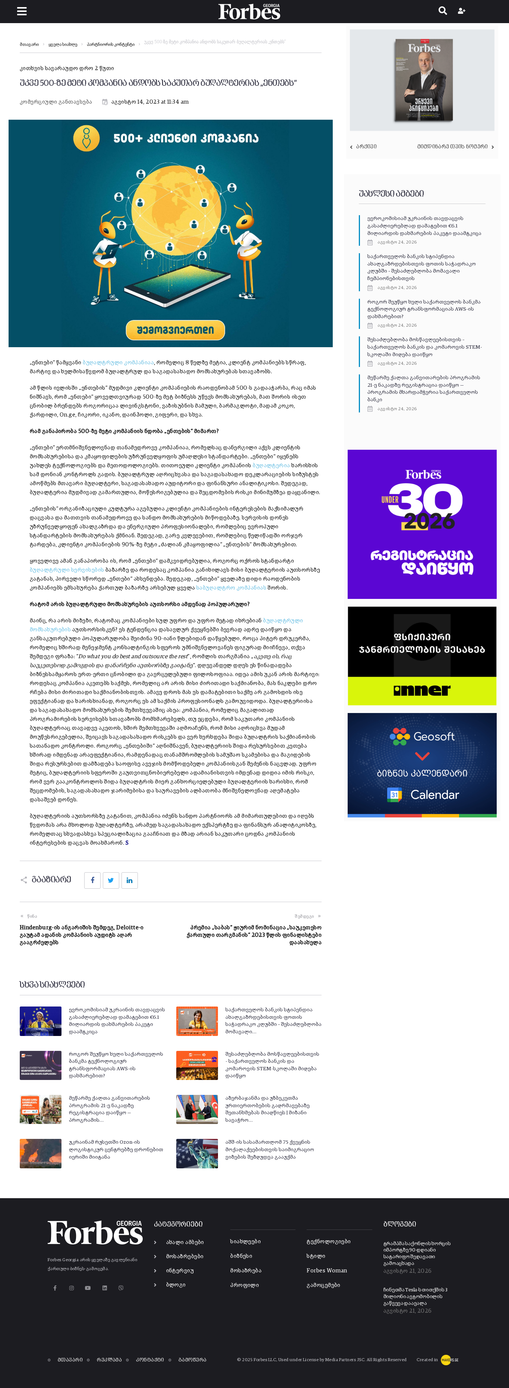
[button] (21, 11)
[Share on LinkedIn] (129, 880)
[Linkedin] (104, 1288)
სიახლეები (245, 1241)
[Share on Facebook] (92, 880)
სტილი (316, 1256)
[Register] (462, 11)
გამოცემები (324, 1285)
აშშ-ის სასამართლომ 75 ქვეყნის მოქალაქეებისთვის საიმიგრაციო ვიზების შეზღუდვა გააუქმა (269, 1149)
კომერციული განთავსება (56, 102)
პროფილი (244, 1285)
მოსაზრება (246, 1271)
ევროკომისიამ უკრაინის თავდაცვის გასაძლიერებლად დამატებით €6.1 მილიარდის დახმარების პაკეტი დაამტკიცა (424, 226)
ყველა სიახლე (62, 45)
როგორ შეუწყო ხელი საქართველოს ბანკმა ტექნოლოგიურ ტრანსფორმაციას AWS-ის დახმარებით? (424, 309)
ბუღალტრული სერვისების (67, 570)
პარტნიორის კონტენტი (111, 45)
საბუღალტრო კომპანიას (231, 588)
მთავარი (29, 45)
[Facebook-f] (55, 1288)
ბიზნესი (241, 1256)
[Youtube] (88, 1288)
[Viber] (121, 1288)
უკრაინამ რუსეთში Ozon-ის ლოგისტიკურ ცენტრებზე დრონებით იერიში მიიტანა (116, 1149)
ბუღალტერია (271, 465)
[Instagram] (71, 1288)
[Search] (442, 11)
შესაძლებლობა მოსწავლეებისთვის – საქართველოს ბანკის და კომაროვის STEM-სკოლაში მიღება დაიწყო (424, 347)
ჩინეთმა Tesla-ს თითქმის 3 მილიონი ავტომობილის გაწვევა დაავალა (415, 1297)
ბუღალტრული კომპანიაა (118, 362)
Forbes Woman (327, 1271)
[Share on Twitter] (111, 880)
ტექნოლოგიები (329, 1241)
